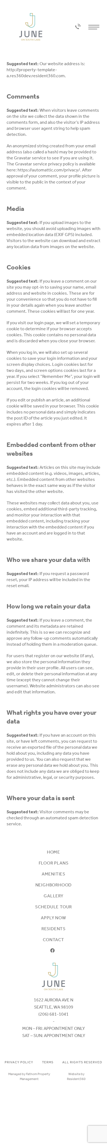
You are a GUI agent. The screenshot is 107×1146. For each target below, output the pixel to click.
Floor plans (54, 863)
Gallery (53, 895)
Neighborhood (53, 884)
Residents (53, 928)
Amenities (53, 874)
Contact (53, 939)
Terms (48, 1062)
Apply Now (53, 917)
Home (53, 852)
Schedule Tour (53, 906)
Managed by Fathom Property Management (29, 1076)
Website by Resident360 (76, 1076)
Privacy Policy (19, 1062)
